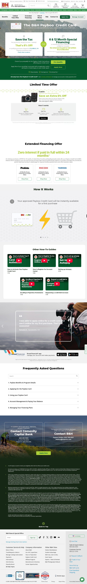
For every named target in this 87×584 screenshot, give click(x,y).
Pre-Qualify (58, 62)
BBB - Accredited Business (10, 575)
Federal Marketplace (51, 550)
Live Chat (81, 1)
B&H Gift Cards (74, 568)
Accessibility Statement (74, 581)
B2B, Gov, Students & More (16, 1)
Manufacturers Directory (33, 562)
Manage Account (78, 17)
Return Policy (9, 550)
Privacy (53, 581)
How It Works (40, 17)
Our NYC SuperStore (31, 552)
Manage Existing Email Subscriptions (16, 542)
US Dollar (78, 536)
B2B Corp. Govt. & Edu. (51, 555)
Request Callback (76, 556)
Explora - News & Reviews (52, 559)
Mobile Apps (61, 576)
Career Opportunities (32, 564)
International (9, 559)
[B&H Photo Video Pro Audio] (6, 5)
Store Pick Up (73, 565)
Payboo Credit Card (31, 557)
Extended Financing (28, 17)
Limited (15, 17)
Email (8, 537)
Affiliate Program (30, 559)
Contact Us (54, 17)
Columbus (42, 12)
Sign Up (32, 538)
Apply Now (64, 17)
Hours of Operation (31, 555)
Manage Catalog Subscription (14, 555)
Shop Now (24, 179)
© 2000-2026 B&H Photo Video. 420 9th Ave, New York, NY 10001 (21, 581)
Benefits (5, 17)
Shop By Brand (10, 564)
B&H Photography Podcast (52, 562)
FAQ (47, 17)
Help (77, 1)
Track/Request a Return (12, 552)
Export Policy (62, 581)
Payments (8, 557)
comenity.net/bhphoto (46, 76)
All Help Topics (10, 566)
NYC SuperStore (66, 1)
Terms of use (44, 581)
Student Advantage (50, 552)
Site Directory (10, 562)
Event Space (48, 557)
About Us (73, 1)
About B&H (29, 550)
